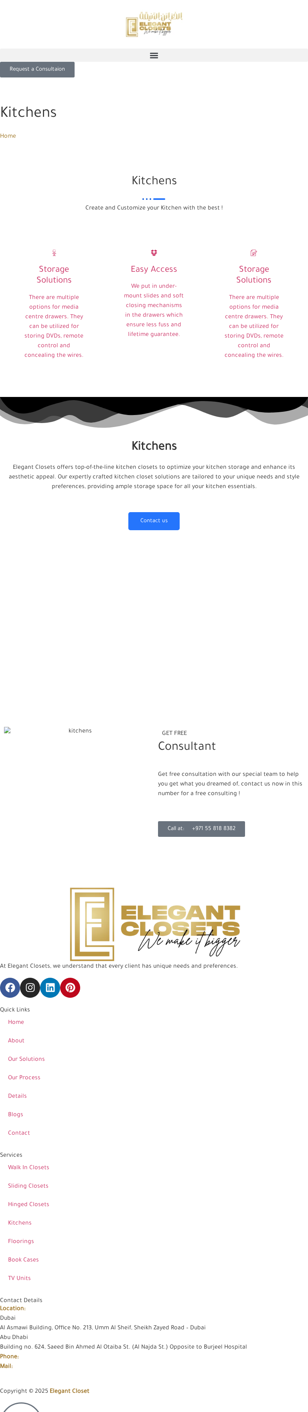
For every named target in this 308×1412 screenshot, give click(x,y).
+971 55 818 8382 (43, 1357)
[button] (154, 55)
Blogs (15, 1115)
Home (8, 137)
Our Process (24, 1078)
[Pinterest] (70, 988)
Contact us (154, 521)
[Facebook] (10, 988)
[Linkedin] (50, 988)
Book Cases (23, 1260)
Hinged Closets (28, 1205)
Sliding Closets (28, 1187)
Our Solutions (26, 1060)
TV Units (19, 1279)
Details (17, 1097)
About (16, 1041)
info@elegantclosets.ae (46, 1367)
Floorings (21, 1242)
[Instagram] (30, 988)
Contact (19, 1134)
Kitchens (20, 1224)
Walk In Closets (28, 1168)
